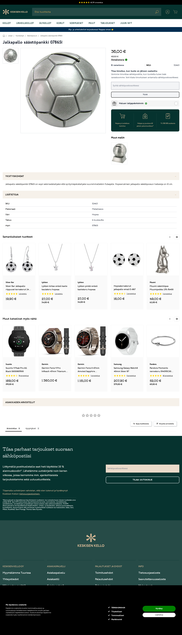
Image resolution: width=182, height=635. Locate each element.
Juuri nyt (126, 23)
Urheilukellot (25, 23)
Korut (60, 23)
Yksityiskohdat (14, 176)
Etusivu (4, 36)
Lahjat (10, 36)
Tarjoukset (108, 23)
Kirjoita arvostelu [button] (166, 423)
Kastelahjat (20, 36)
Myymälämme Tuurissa (17, 572)
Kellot (7, 23)
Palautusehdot (104, 579)
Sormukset (76, 23)
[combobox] (96, 12)
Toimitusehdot (104, 572)
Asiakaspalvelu (56, 572)
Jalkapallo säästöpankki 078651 (51, 36)
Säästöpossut (32, 36)
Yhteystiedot (11, 579)
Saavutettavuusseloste (152, 579)
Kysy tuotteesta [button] (142, 423)
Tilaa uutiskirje (142, 480)
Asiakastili (53, 579)
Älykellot (45, 23)
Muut (92, 23)
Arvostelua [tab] (12, 428)
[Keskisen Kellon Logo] (15, 12)
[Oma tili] (167, 12)
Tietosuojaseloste (149, 572)
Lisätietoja (12, 195)
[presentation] (112, 101)
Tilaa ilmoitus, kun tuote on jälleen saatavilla (134, 71)
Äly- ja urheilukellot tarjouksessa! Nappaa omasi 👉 (91, 29)
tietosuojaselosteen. (29, 494)
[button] (176, 237)
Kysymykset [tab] (31, 428)
